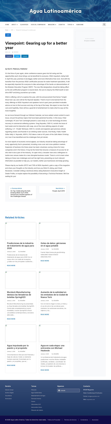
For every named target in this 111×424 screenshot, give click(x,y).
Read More (11, 265)
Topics (69, 24)
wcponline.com (91, 399)
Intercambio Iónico (36, 407)
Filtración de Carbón (37, 410)
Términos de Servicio (70, 420)
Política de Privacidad (54, 420)
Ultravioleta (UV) (36, 404)
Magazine (51, 24)
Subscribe (79, 24)
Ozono (33, 401)
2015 (8, 35)
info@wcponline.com (93, 396)
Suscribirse (8, 395)
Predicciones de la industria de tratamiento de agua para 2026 (20, 245)
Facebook (9, 56)
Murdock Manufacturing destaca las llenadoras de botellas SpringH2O (19, 294)
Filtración (33, 390)
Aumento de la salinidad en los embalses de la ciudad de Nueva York (54, 294)
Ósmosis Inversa (36, 398)
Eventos (62, 24)
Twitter (17, 56)
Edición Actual (9, 390)
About (14, 24)
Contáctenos (84, 420)
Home (7, 24)
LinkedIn (25, 56)
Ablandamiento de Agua (38, 395)
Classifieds (24, 24)
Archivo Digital (9, 392)
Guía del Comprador (38, 24)
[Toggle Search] (104, 24)
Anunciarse (8, 398)
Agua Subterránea (36, 392)
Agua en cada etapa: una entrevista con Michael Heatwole (52, 348)
